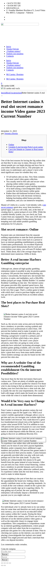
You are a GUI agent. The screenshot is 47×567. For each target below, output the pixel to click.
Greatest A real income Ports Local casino (25, 147)
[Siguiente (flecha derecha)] (5, 565)
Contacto (10, 56)
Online (11, 144)
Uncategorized (16, 93)
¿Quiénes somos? (13, 51)
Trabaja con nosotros (14, 54)
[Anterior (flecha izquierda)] (2, 565)
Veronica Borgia (11, 133)
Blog (8, 93)
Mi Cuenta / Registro (15, 74)
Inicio (8, 46)
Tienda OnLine (12, 49)
